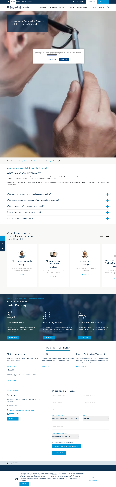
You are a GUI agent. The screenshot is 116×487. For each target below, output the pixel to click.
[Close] (82, 50)
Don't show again (93, 480)
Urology (49, 161)
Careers (18, 1)
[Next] (107, 236)
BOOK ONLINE (103, 1)
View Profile (22, 274)
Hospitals (22, 161)
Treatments (43, 161)
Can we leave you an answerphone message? (94, 437)
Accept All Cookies (64, 59)
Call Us (24, 483)
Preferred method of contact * (59, 433)
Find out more (13, 337)
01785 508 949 (79, 2)
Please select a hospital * (58, 415)
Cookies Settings (52, 59)
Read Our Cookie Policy (52, 55)
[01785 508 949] (2, 238)
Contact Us (91, 1)
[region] (58, 56)
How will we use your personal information (66, 446)
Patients (13, 1)
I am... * (84, 415)
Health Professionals (27, 1)
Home (17, 161)
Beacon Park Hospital (32, 161)
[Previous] (102, 236)
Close (92, 477)
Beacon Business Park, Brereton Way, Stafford (22, 410)
